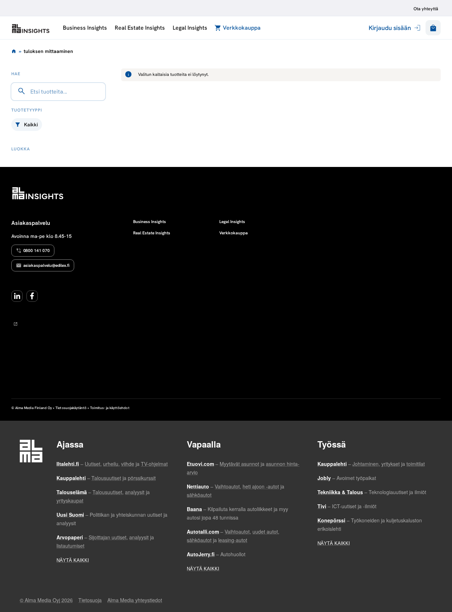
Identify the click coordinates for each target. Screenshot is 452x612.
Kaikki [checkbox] (31, 124)
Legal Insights (190, 27)
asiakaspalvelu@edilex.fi (46, 265)
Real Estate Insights (140, 27)
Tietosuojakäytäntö (71, 408)
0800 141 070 (36, 250)
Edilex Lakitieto (30, 29)
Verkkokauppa (242, 27)
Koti (13, 51)
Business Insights (85, 27)
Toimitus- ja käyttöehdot (109, 408)
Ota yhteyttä (426, 9)
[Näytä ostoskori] (433, 27)
